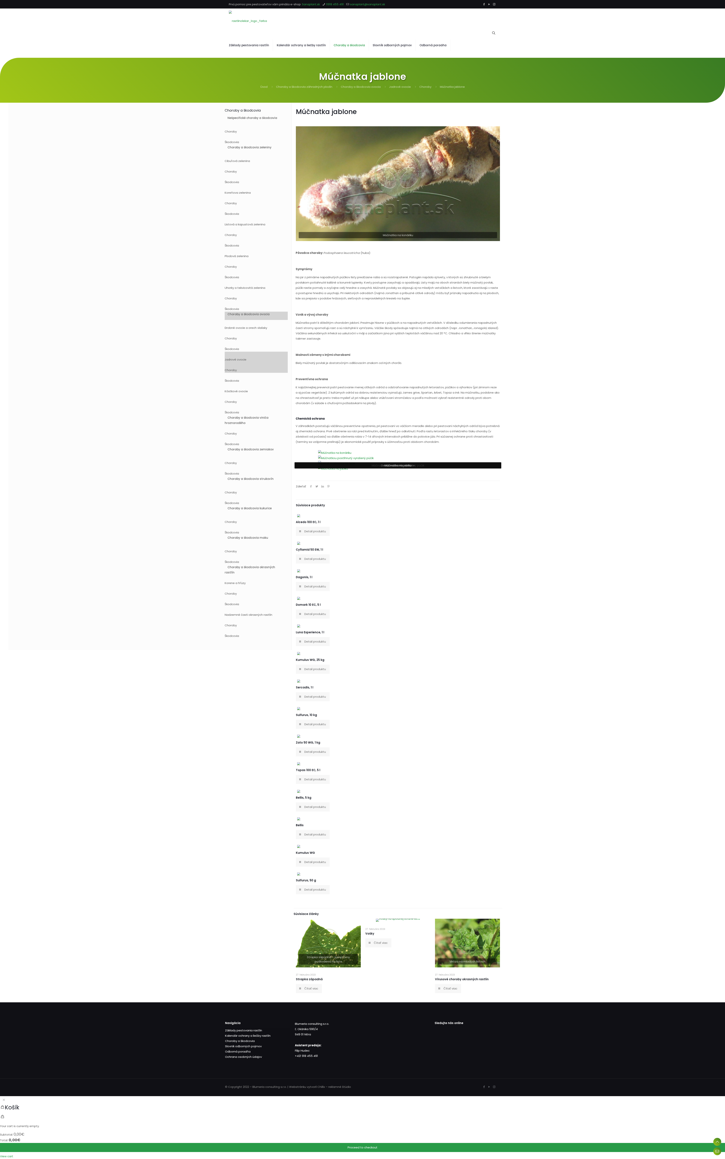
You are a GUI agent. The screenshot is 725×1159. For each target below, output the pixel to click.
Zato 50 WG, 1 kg (308, 742)
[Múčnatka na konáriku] (334, 453)
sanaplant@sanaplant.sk (367, 4)
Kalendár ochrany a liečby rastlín (248, 1036)
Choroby (425, 87)
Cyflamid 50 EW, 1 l (309, 550)
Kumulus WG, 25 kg (310, 660)
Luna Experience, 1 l (310, 632)
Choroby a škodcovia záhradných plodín (304, 87)
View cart (6, 1156)
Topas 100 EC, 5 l (308, 770)
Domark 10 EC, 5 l (308, 605)
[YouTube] (489, 4)
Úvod (264, 87)
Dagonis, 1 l (304, 577)
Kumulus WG (305, 853)
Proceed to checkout (362, 1147)
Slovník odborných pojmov (243, 1046)
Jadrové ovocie (400, 87)
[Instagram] (494, 4)
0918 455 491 (335, 4)
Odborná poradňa (238, 1051)
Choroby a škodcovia (240, 1041)
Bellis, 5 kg (303, 798)
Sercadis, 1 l (304, 687)
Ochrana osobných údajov (243, 1057)
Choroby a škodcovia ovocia (361, 87)
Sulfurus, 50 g (306, 880)
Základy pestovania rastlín (243, 1030)
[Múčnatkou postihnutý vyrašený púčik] (346, 458)
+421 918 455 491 (306, 1056)
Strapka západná (309, 979)
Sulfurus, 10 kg (306, 715)
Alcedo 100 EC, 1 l (308, 522)
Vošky (369, 934)
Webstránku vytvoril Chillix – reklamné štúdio (320, 1087)
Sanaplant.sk (311, 4)
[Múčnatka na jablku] (333, 469)
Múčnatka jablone (452, 87)
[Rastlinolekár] (248, 20)
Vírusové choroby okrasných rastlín (462, 979)
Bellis (300, 825)
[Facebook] (484, 4)
